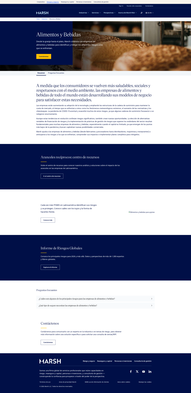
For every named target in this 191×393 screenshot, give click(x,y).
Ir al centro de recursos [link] (52, 176)
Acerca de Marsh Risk (126, 13)
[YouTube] (143, 371)
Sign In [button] (121, 6)
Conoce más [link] (47, 220)
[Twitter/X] (137, 371)
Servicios (95, 13)
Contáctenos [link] (149, 6)
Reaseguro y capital (67, 2)
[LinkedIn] (150, 371)
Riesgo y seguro (89, 361)
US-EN (149, 13)
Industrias (83, 13)
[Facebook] (130, 371)
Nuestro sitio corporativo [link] (134, 6)
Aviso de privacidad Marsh (67, 382)
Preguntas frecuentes (56, 73)
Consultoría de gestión (101, 2)
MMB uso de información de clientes (97, 382)
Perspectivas (109, 13)
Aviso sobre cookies (123, 382)
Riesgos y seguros (53, 2)
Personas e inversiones (83, 2)
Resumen (41, 73)
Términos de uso (44, 382)
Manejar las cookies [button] (145, 382)
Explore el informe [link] (50, 267)
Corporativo (40, 2)
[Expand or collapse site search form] (142, 13)
